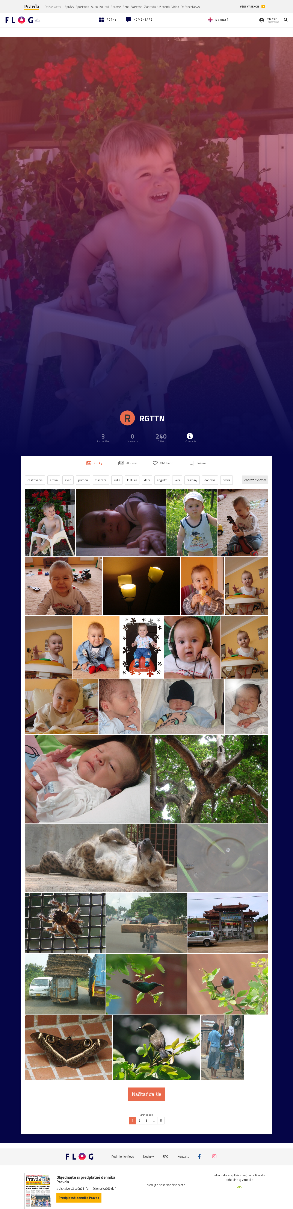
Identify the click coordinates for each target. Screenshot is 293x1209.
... (154, 1120)
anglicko (162, 480)
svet (68, 480)
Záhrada (150, 6)
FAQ (165, 1156)
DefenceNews (190, 6)
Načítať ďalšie (146, 1094)
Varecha (136, 6)
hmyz (226, 480)
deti (147, 480)
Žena (126, 6)
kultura (132, 480)
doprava (210, 480)
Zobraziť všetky (255, 479)
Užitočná (163, 6)
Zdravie (116, 6)
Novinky (148, 1156)
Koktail (104, 6)
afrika (54, 480)
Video (175, 6)
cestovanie (35, 480)
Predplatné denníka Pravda (79, 1197)
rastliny (192, 480)
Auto (94, 6)
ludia (117, 480)
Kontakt (183, 1156)
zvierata (101, 480)
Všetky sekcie (250, 7)
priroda (83, 480)
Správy (69, 6)
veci (177, 480)
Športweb (82, 6)
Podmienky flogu (123, 1156)
